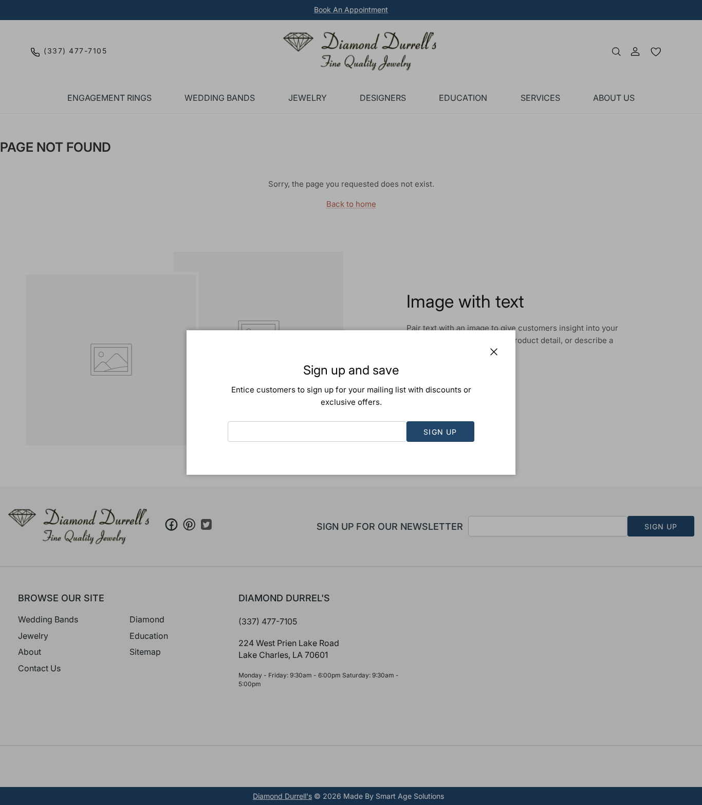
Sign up (440, 431)
